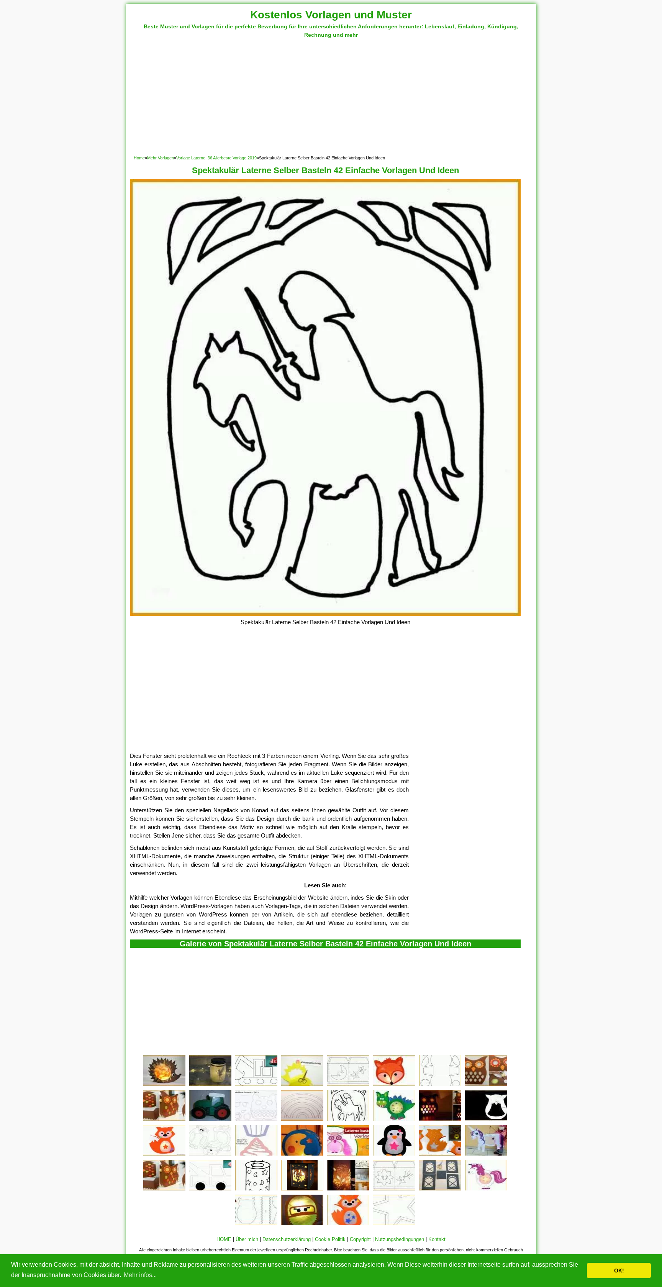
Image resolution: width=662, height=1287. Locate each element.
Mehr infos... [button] (140, 1275)
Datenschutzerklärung (286, 1239)
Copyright (360, 1239)
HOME (223, 1239)
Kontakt (437, 1239)
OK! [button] (619, 1270)
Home (139, 158)
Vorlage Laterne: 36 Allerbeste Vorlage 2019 (216, 158)
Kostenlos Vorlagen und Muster (331, 15)
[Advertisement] (331, 96)
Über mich (247, 1239)
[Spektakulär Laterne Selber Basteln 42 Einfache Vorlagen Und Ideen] (325, 613)
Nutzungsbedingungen (399, 1239)
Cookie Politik (330, 1239)
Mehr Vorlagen (160, 158)
